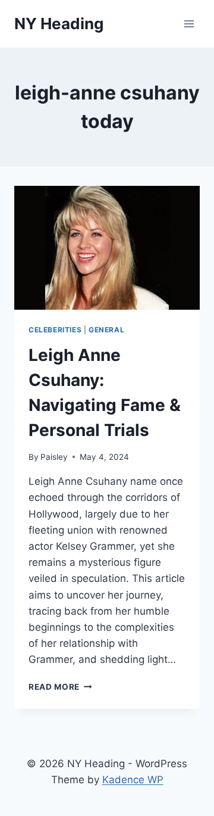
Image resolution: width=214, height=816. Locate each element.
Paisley (54, 457)
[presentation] (107, 248)
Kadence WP (132, 780)
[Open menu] (189, 23)
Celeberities (55, 329)
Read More (60, 687)
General (106, 329)
